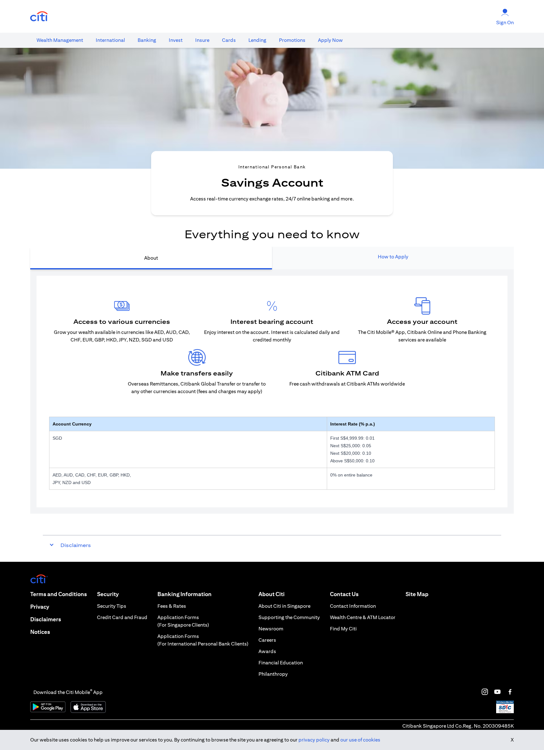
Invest (176, 40)
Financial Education (280, 663)
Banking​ (147, 40)
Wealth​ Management (60, 40)
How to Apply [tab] (393, 257)
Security (108, 594)
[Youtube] (497, 692)
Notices (40, 632)
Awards (267, 651)
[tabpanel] (272, 391)
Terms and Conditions (58, 594)
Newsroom (270, 629)
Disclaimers (45, 619)
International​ (110, 40)
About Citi (271, 594)
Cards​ (229, 40)
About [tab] (151, 258)
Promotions (292, 40)
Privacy (39, 606)
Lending (257, 40)
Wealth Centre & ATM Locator (362, 617)
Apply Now (330, 40)
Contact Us (344, 594)
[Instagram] (485, 692)
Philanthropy (273, 674)
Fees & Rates (171, 606)
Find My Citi (343, 629)
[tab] (59, 40)
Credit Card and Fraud (122, 617)
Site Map (416, 594)
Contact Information (353, 606)
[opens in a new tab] (39, 16)
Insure (202, 40)
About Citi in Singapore (284, 606)
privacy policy (314, 740)
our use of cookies (360, 740)
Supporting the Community (289, 617)
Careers (267, 640)
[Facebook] (510, 692)
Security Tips (111, 606)
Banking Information (184, 594)
